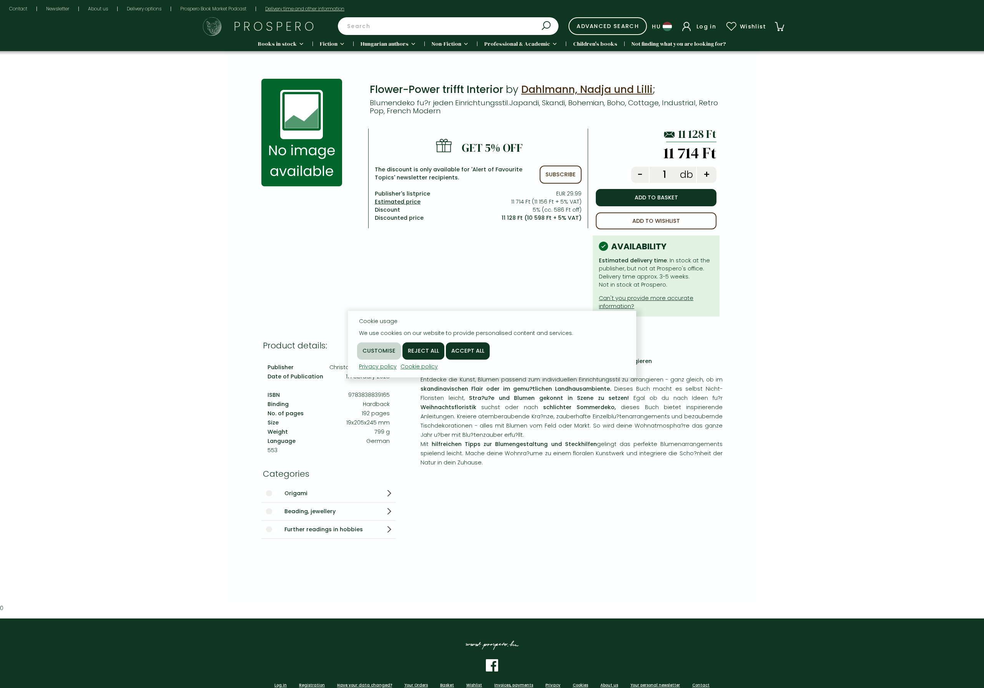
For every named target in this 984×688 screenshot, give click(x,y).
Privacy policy (378, 366)
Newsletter (57, 8)
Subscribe (560, 174)
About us (98, 8)
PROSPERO (275, 26)
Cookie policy (419, 366)
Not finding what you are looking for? (679, 44)
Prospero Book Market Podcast (213, 8)
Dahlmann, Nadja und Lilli (587, 89)
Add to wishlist (656, 221)
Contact (18, 8)
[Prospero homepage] (212, 26)
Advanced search (608, 26)
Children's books (595, 44)
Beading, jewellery (310, 511)
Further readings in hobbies (323, 529)
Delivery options (144, 8)
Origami (296, 493)
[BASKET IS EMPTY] (779, 26)
